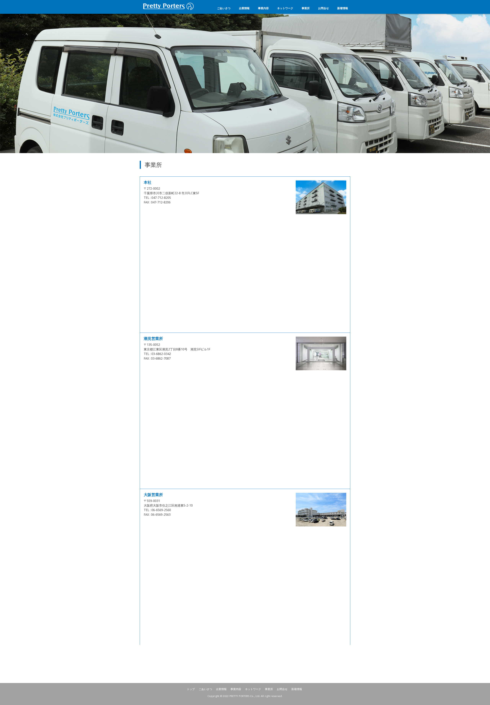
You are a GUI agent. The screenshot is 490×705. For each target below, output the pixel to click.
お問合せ (323, 8)
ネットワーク (285, 8)
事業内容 (263, 8)
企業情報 (244, 8)
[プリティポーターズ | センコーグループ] (168, 9)
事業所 (306, 8)
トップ (191, 689)
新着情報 (342, 8)
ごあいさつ (223, 8)
